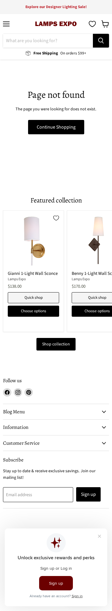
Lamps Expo (17, 279)
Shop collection (56, 344)
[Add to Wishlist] (56, 218)
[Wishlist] (92, 24)
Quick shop (33, 297)
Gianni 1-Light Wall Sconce (33, 273)
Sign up (88, 494)
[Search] (101, 41)
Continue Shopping (56, 127)
